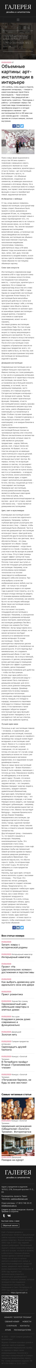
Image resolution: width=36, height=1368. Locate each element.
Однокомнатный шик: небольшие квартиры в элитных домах (15, 1007)
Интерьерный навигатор (16, 957)
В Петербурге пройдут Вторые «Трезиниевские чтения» (16, 1064)
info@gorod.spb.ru (9, 1206)
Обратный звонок (10, 1225)
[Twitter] (22, 126)
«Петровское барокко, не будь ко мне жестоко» (16, 1081)
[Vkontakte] (18, 126)
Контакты (25, 1326)
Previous (4, 143)
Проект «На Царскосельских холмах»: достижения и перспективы (18, 969)
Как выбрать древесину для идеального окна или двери (18, 983)
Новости (26, 1322)
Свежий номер (12, 1322)
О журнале (11, 1326)
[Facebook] (14, 126)
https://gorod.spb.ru (19, 1293)
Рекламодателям (22, 1330)
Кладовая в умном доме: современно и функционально (16, 1022)
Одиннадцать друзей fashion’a (14, 1048)
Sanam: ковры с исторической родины (15, 946)
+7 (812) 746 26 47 (23, 1203)
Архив (8, 1330)
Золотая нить (9, 1034)
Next (32, 143)
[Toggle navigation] (18, 20)
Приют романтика (12, 994)
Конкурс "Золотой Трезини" (18, 1317)
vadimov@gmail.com (19, 1199)
